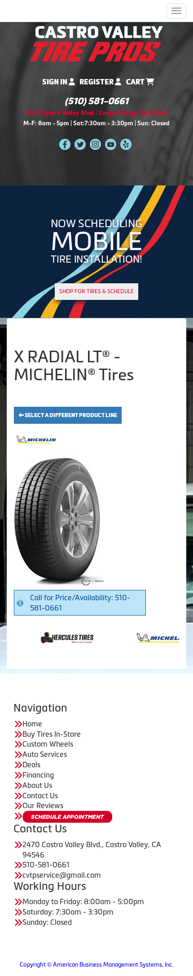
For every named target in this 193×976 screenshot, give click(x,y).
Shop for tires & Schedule (96, 291)
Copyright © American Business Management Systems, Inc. (96, 964)
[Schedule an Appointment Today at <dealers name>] (67, 817)
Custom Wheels (47, 744)
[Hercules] (46, 637)
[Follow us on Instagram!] (95, 144)
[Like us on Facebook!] (64, 144)
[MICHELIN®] (141, 637)
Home (32, 724)
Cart (136, 82)
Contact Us (40, 795)
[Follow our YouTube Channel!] (110, 144)
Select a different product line (70, 415)
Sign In (55, 82)
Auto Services (44, 754)
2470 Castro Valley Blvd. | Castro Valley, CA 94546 (96, 113)
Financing (38, 775)
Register (97, 82)
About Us (37, 785)
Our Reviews (42, 805)
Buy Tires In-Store (51, 734)
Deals (31, 765)
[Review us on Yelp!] (126, 144)
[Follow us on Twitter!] (80, 144)
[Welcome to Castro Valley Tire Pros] (96, 43)
